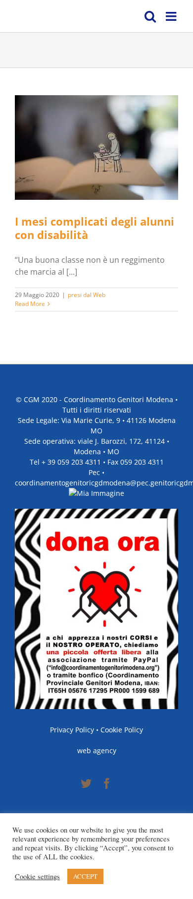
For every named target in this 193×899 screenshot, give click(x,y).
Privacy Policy (72, 729)
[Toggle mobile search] (150, 16)
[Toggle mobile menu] (172, 16)
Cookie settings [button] (37, 876)
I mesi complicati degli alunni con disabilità (94, 228)
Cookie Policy (121, 729)
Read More (30, 304)
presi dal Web (86, 295)
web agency (96, 750)
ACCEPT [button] (85, 876)
